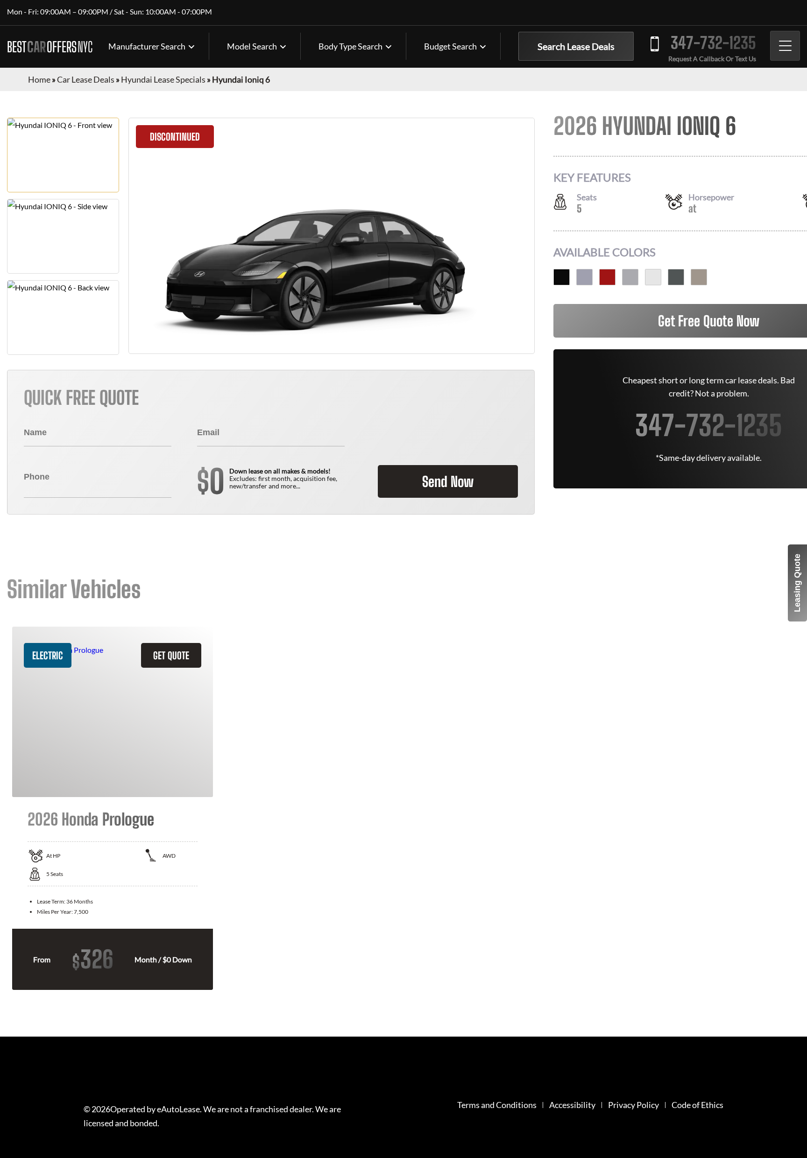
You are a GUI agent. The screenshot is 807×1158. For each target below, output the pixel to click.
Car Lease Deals (85, 79)
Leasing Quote (797, 583)
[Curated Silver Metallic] (630, 277)
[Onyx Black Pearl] (561, 277)
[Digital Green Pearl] (676, 277)
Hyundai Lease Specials (163, 79)
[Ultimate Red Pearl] (607, 277)
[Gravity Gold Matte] (699, 277)
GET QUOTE (171, 655)
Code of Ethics (697, 1105)
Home (39, 79)
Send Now (448, 481)
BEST (49, 46)
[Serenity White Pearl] (653, 277)
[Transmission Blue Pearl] (584, 277)
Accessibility (572, 1105)
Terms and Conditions (497, 1105)
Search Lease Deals (576, 46)
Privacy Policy (633, 1105)
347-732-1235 (713, 42)
